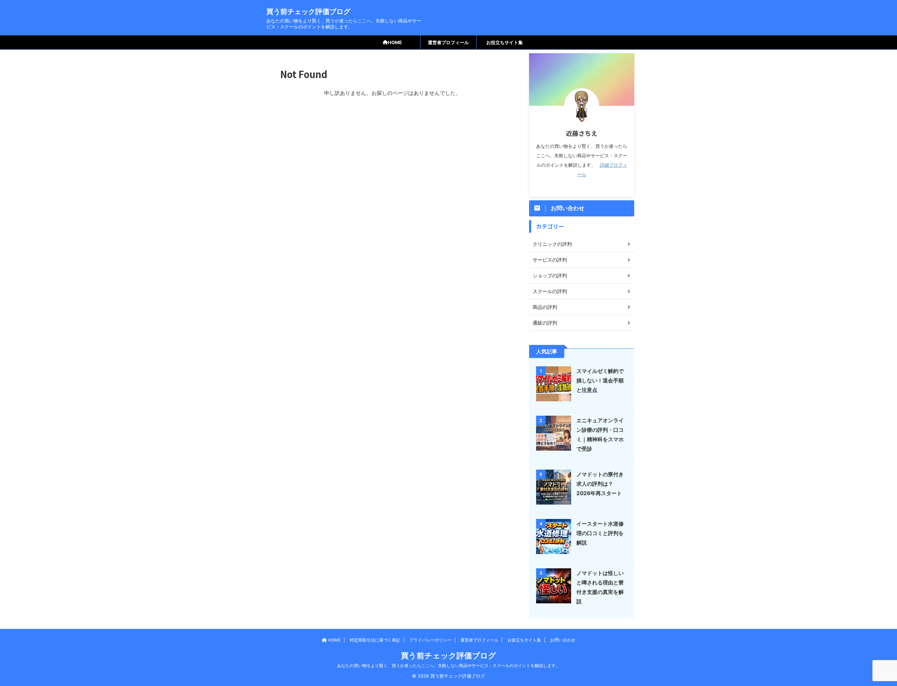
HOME (395, 42)
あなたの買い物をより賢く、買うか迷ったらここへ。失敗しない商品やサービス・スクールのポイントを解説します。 (448, 665)
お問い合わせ (562, 640)
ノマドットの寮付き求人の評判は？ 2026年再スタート (600, 484)
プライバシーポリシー (430, 640)
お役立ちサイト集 (504, 42)
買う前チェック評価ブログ (308, 11)
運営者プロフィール (448, 42)
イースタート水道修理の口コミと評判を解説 (600, 533)
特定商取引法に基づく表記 (375, 640)
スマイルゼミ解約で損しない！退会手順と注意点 (600, 380)
